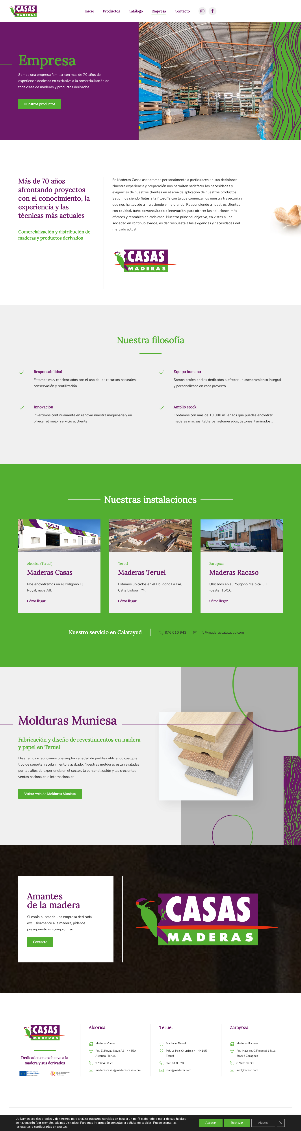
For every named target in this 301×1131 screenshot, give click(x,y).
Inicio (89, 11)
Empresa (159, 11)
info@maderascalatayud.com (221, 632)
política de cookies (139, 1123)
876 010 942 (175, 632)
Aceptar (210, 1123)
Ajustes (263, 1123)
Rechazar (237, 1123)
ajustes (62, 1127)
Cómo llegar (36, 601)
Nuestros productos (39, 104)
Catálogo (136, 11)
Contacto (182, 11)
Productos (111, 11)
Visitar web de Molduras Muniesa (50, 794)
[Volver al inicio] (25, 11)
